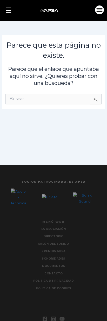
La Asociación (53, 229)
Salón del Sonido (53, 244)
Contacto (53, 273)
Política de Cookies (53, 288)
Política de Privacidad (53, 280)
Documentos (53, 266)
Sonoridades (53, 258)
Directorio (54, 236)
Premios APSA (53, 251)
